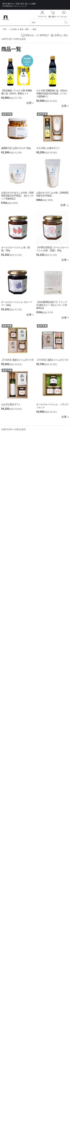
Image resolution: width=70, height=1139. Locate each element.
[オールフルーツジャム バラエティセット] (52, 384)
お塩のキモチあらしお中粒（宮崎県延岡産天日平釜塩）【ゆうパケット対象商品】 (17, 195)
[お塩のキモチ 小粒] (52, 173)
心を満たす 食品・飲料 (19, 29)
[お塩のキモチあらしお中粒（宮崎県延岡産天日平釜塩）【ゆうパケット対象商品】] (17, 173)
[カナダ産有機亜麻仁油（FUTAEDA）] (52, 70)
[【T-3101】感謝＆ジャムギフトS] (52, 340)
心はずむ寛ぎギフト (11, 404)
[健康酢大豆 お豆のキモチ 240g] (17, 128)
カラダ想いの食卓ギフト (48, 148)
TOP (5, 29)
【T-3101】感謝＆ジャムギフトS (52, 359)
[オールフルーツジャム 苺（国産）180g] (17, 227)
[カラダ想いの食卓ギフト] (52, 128)
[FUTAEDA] (5, 18)
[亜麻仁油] (17, 70)
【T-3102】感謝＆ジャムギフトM (17, 359)
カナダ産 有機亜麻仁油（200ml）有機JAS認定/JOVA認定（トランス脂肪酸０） (52, 93)
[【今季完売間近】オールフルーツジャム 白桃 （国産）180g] (52, 227)
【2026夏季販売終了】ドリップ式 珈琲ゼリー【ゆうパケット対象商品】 (51, 305)
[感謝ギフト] (17, 384)
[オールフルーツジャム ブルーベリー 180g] (17, 282)
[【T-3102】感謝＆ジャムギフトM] (17, 340)
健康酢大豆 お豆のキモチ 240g (16, 148)
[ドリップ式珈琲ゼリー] (52, 282)
